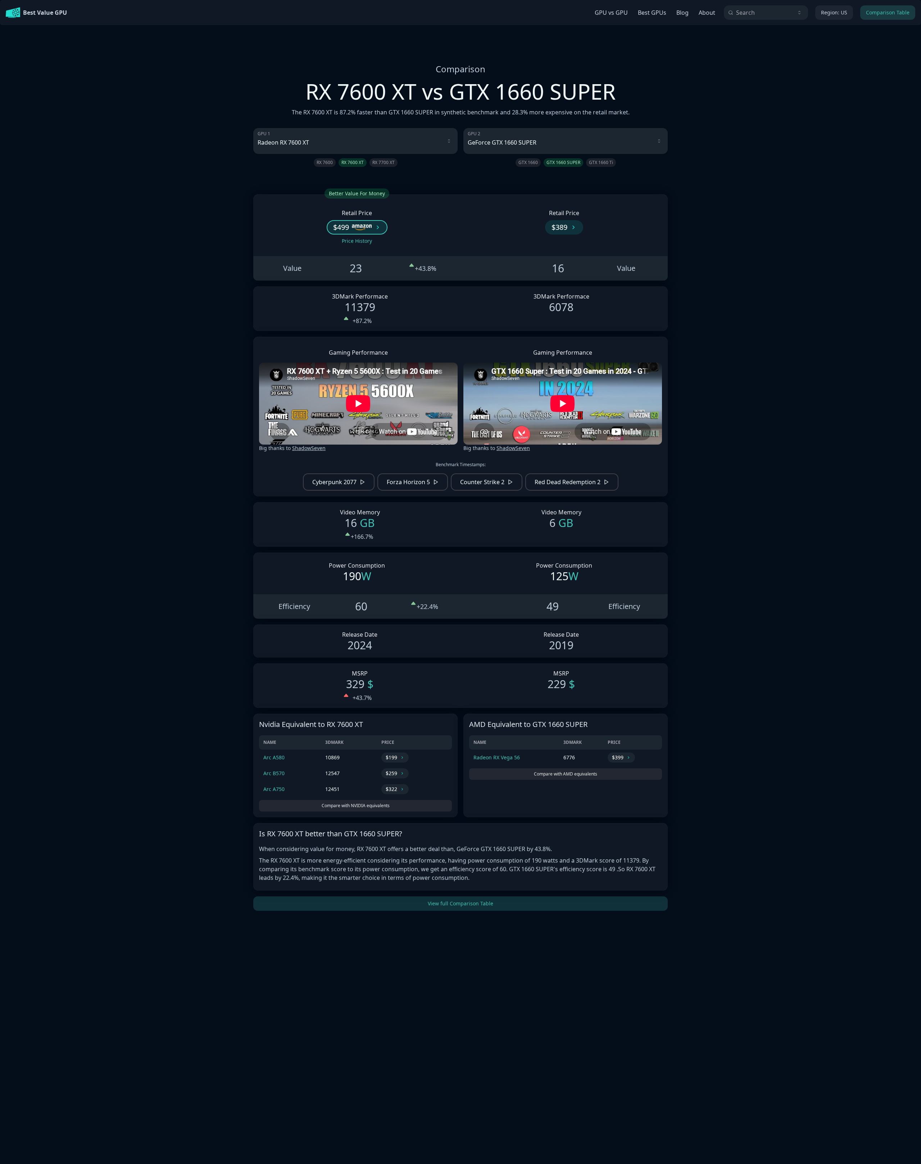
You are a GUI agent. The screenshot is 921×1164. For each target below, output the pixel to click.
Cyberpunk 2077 (334, 482)
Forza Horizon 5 (408, 482)
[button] (357, 227)
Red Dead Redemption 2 (567, 482)
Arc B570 (274, 773)
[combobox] (766, 12)
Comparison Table (887, 12)
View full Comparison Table (460, 903)
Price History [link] (357, 240)
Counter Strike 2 (482, 482)
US (834, 12)
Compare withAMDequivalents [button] (565, 774)
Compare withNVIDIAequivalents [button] (356, 805)
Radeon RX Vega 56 (496, 757)
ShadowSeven (309, 448)
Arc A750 (274, 789)
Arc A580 (274, 757)
